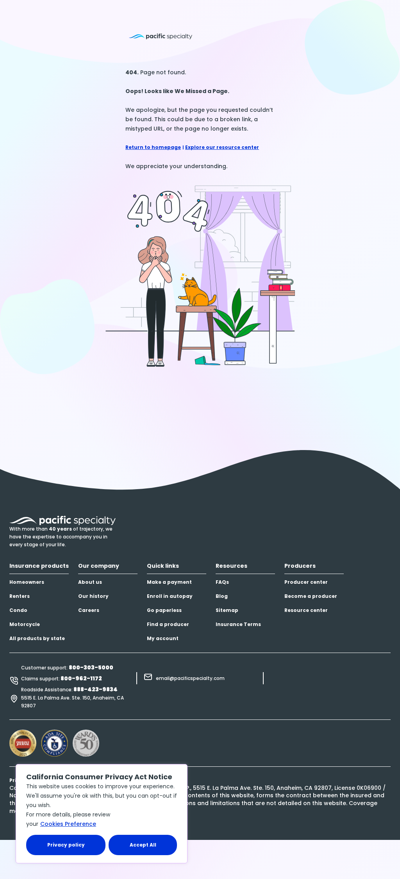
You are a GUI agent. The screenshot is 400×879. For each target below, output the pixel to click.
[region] (102, 813)
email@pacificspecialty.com (190, 678)
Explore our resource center (222, 147)
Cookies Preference (68, 824)
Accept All (143, 844)
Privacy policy (66, 844)
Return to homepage (153, 147)
